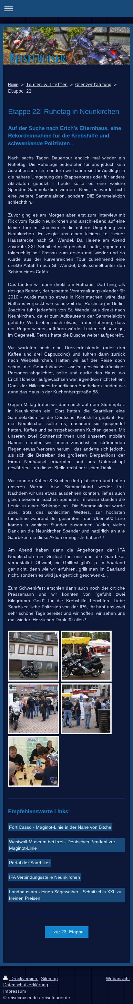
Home (13, 84)
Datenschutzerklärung (25, 984)
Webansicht (118, 978)
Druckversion (23, 978)
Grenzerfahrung (93, 84)
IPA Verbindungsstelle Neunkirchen (44, 877)
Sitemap (49, 978)
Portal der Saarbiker (29, 862)
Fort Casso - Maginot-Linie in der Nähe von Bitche (60, 827)
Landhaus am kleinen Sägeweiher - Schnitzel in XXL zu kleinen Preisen (65, 895)
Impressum (14, 991)
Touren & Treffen (46, 84)
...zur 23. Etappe (67, 931)
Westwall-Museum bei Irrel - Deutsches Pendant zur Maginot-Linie (62, 845)
